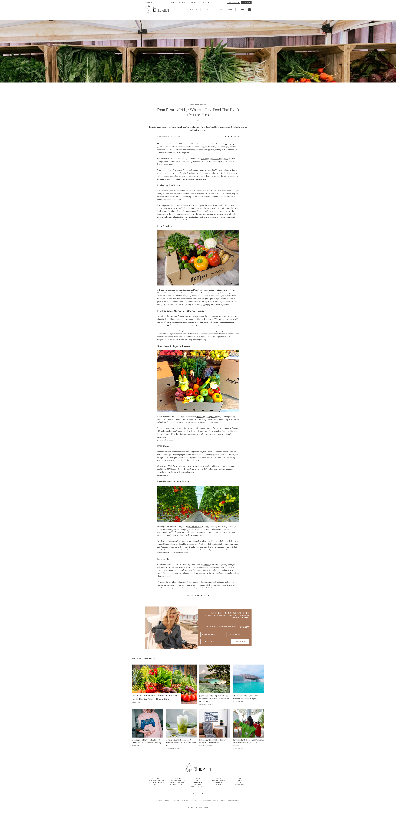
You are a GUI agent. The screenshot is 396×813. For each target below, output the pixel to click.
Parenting (240, 784)
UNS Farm (207, 452)
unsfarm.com (162, 475)
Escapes (208, 9)
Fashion (219, 782)
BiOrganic (205, 565)
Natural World (177, 782)
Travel (156, 784)
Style (241, 9)
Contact (148, 2)
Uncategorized (200, 104)
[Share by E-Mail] (234, 136)
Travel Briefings (156, 782)
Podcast (181, 2)
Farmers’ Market (214, 319)
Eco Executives (156, 780)
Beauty (197, 780)
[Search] (238, 2)
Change (193, 9)
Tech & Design (218, 780)
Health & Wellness (198, 783)
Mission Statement (181, 800)
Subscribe (246, 2)
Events (159, 2)
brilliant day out (180, 217)
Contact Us (196, 800)
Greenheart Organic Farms (208, 417)
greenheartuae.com (165, 440)
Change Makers (177, 780)
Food (239, 782)
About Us (167, 800)
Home (192, 104)
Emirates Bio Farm (193, 191)
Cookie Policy (234, 800)
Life (220, 9)
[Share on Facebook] (224, 136)
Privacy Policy (219, 800)
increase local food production (215, 159)
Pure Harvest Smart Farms (197, 527)
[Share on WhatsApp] (237, 136)
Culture (240, 780)
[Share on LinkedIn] (230, 136)
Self (230, 9)
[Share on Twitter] (227, 136)
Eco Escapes (194, 2)
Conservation (177, 784)
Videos (159, 800)
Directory (169, 2)
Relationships (198, 787)
